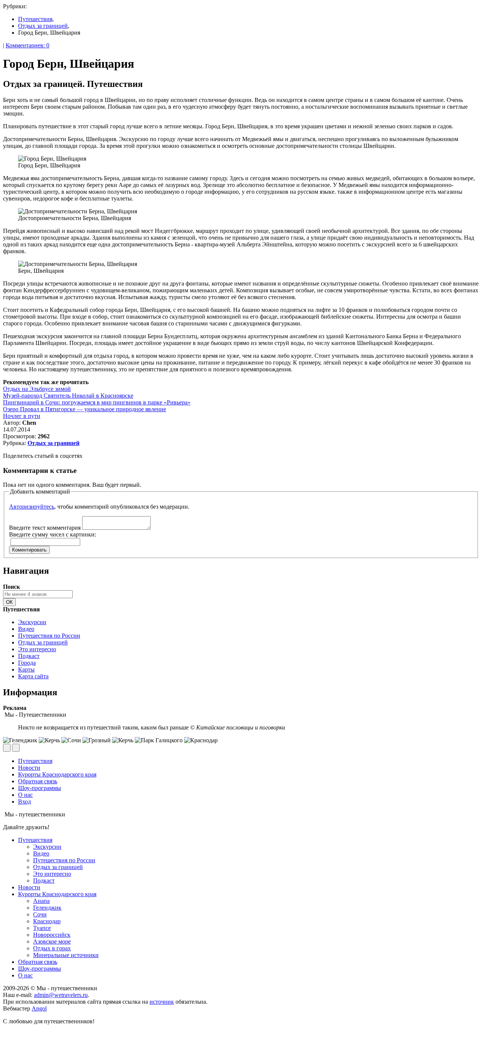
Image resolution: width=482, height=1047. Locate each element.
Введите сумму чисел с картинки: (52, 534)
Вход (24, 801)
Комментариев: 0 (27, 45)
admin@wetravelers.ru (61, 995)
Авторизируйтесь (31, 506)
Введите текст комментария (45, 527)
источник (161, 1001)
